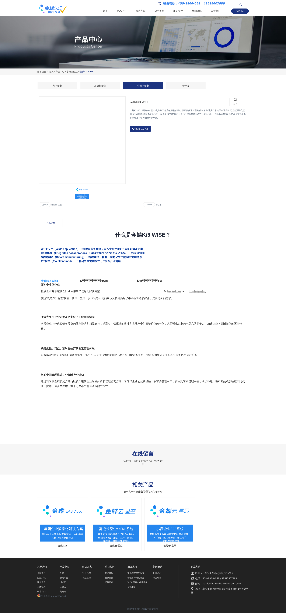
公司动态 (157, 573)
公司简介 (41, 573)
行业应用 (86, 577)
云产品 (185, 85)
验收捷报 (109, 577)
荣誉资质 (41, 582)
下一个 (149, 204)
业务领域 (86, 573)
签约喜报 (109, 573)
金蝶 (62, 573)
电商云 (63, 591)
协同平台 (64, 577)
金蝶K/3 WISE (86, 71)
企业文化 (41, 577)
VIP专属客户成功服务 (137, 582)
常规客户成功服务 (136, 573)
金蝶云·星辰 (56, 204)
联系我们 (41, 591)
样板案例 (109, 582)
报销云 (63, 582)
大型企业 (57, 85)
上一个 (45, 204)
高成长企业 (100, 85)
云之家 (158, 204)
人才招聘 (41, 587)
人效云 (63, 587)
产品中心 (61, 71)
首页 (52, 71)
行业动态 (157, 577)
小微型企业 (72, 71)
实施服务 (132, 587)
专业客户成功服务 (136, 577)
